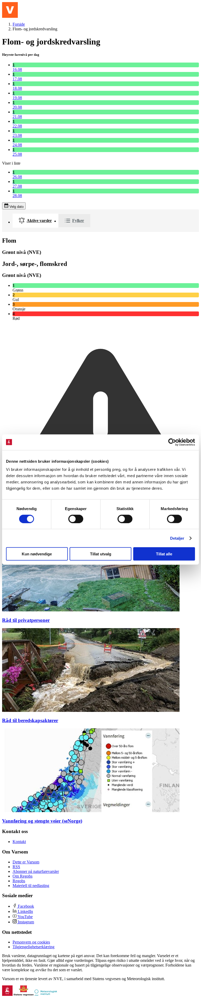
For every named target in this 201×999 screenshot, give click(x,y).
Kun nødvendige (37, 554)
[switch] (75, 519)
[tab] (35, 221)
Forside (19, 24)
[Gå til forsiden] (10, 10)
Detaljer (177, 538)
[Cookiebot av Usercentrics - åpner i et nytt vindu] (172, 442)
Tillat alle (164, 554)
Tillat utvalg (100, 554)
